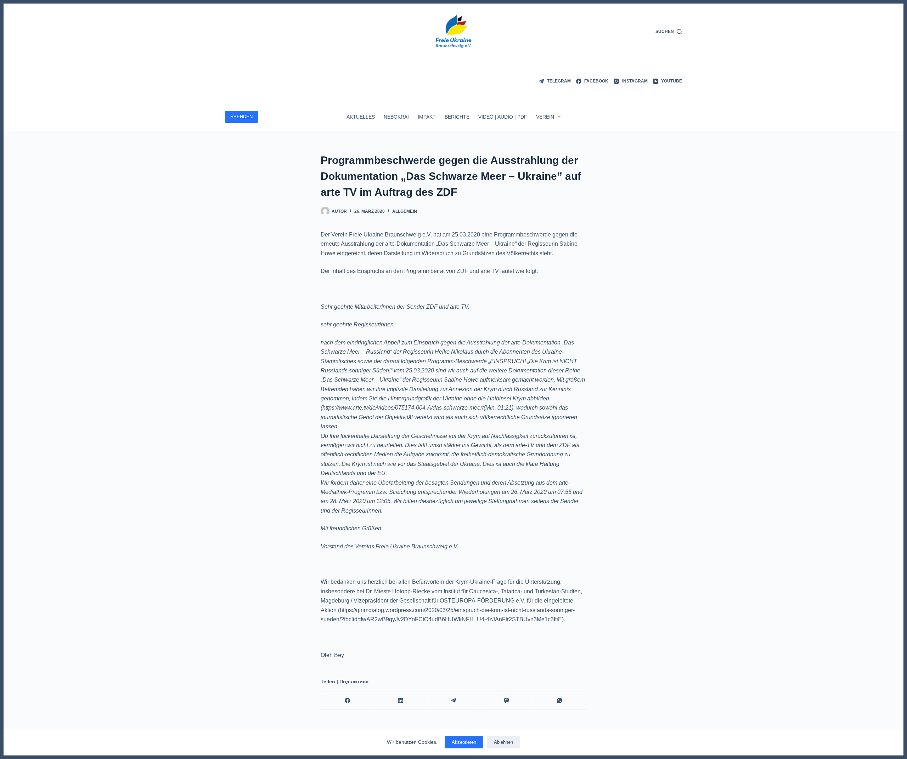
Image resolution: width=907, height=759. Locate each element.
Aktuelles (361, 117)
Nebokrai (396, 117)
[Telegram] (453, 700)
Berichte (457, 117)
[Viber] (506, 700)
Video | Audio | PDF (502, 117)
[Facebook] (347, 700)
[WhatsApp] (559, 700)
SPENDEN (241, 116)
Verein (545, 117)
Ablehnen (503, 742)
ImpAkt (427, 117)
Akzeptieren (464, 742)
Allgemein (404, 211)
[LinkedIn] (400, 700)
